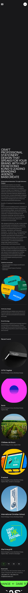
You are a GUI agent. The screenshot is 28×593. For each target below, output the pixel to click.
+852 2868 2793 (5, 574)
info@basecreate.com (7, 576)
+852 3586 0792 (14, 574)
